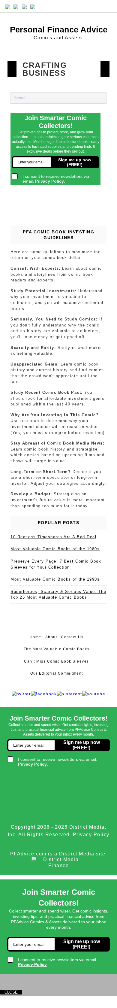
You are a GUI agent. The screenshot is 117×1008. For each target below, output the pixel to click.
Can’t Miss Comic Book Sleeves (56, 661)
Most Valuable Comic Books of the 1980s (55, 549)
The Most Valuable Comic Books (57, 649)
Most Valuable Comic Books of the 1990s (55, 579)
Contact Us (72, 637)
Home (35, 637)
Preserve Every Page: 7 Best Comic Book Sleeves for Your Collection (55, 564)
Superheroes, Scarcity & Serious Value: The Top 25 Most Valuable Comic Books (58, 594)
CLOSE (11, 992)
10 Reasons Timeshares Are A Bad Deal (53, 537)
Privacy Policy (91, 834)
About (51, 637)
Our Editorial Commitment (56, 673)
